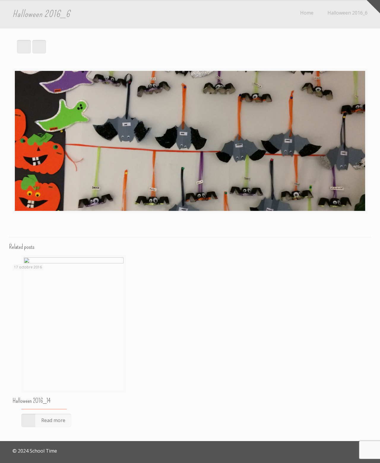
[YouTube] (358, 451)
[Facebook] (350, 451)
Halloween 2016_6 (347, 12)
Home (307, 12)
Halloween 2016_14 (31, 401)
